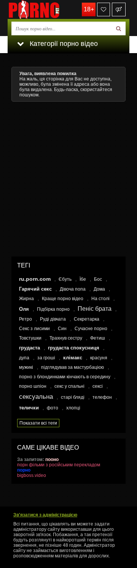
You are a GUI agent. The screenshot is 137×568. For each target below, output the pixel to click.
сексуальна (36, 396)
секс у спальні (69, 386)
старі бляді (72, 397)
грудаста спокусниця (73, 348)
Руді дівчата (53, 319)
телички (29, 408)
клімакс (72, 357)
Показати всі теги (38, 423)
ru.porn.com (35, 279)
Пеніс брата (95, 308)
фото (52, 408)
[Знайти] (118, 28)
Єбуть (65, 279)
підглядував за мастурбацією (72, 367)
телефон (102, 397)
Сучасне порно (91, 328)
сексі (97, 386)
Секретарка (86, 319)
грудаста (29, 348)
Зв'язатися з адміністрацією (45, 515)
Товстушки (30, 338)
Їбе (83, 279)
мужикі (26, 367)
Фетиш (97, 338)
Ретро (25, 319)
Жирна (26, 298)
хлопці (73, 408)
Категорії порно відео (63, 43)
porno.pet (46, 9)
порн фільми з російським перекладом (58, 464)
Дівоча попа (73, 289)
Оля (24, 309)
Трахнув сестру (65, 338)
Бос (98, 279)
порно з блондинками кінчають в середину (64, 376)
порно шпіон (32, 386)
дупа (24, 357)
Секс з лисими (34, 328)
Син (62, 328)
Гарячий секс (35, 289)
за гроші (46, 357)
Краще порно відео (62, 298)
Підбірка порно (53, 309)
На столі (100, 298)
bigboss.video (31, 475)
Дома (99, 289)
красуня (98, 357)
